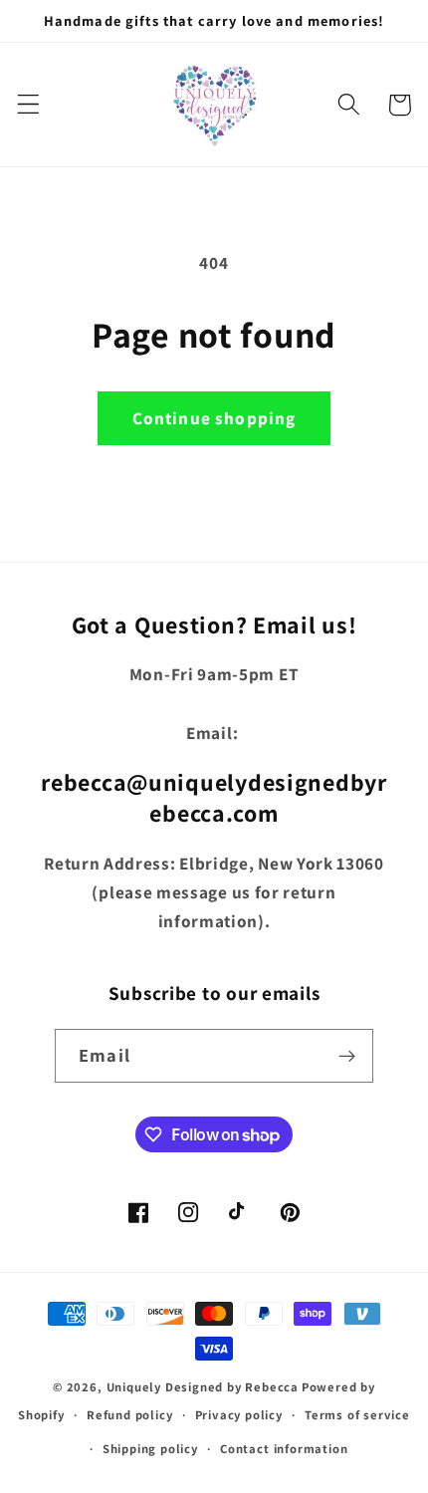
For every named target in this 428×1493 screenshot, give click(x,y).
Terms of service (357, 1414)
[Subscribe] (346, 1056)
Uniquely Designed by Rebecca (203, 1386)
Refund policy (129, 1414)
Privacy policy (239, 1414)
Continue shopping (214, 417)
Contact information (283, 1448)
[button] (28, 105)
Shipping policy (150, 1448)
